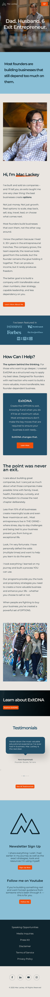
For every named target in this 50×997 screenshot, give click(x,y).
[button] (44, 4)
